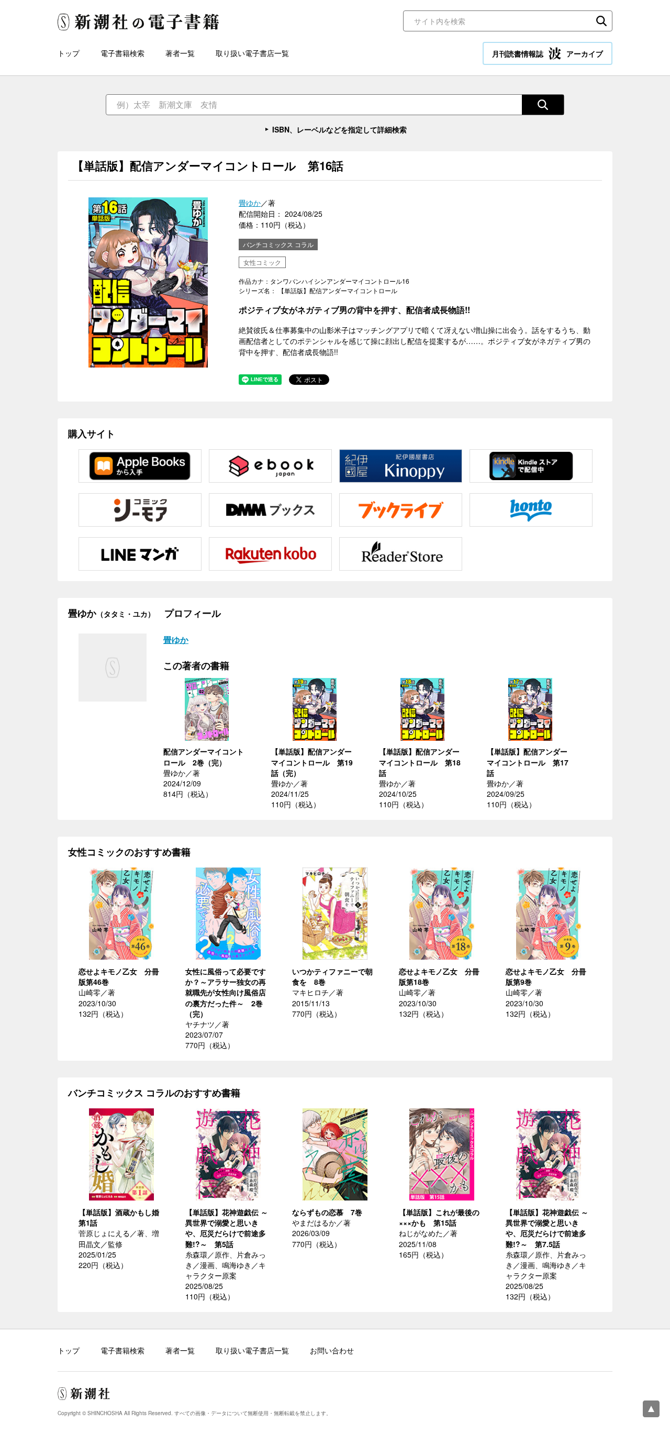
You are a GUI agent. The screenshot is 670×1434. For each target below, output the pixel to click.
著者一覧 (180, 53)
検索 (601, 21)
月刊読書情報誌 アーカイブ (547, 53)
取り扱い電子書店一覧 (252, 53)
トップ (69, 53)
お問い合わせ (332, 1350)
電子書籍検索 (122, 53)
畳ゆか (250, 202)
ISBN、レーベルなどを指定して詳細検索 (339, 129)
